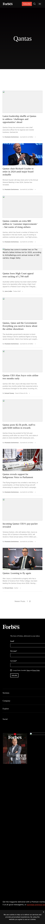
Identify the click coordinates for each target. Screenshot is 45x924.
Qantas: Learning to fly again (17, 573)
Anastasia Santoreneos (12, 137)
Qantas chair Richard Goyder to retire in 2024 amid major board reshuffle (18, 171)
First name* (13, 651)
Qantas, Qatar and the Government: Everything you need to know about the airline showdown (20, 326)
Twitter (19, 723)
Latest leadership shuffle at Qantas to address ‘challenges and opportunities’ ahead (19, 119)
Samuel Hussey (9, 393)
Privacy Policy (36, 670)
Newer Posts (20, 601)
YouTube (25, 723)
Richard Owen (9, 588)
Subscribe (26, 4)
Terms (28, 670)
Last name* (13, 661)
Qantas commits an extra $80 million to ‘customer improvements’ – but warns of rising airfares (20, 224)
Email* (12, 641)
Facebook (4, 723)
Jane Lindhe (8, 291)
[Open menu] (39, 4)
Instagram (14, 723)
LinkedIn (9, 723)
